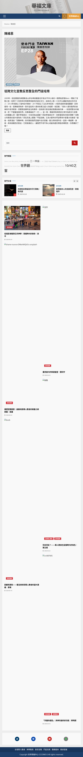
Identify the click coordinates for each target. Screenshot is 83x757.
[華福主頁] (17, 739)
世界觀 (25, 165)
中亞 (28, 161)
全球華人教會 (48, 538)
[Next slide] (77, 181)
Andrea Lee (22, 161)
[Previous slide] (74, 181)
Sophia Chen (60, 166)
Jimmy (17, 161)
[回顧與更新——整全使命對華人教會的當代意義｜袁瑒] (22, 500)
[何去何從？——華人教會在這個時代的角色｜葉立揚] (61, 460)
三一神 (41, 161)
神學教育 (55, 714)
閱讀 (8, 130)
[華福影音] (49, 739)
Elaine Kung (52, 166)
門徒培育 (16, 84)
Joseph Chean (43, 166)
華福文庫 (41, 5)
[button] (4, 16)
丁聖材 (46, 161)
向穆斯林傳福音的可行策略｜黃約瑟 (10, 190)
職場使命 (55, 749)
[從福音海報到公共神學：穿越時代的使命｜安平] (22, 218)
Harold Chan (8, 166)
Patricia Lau (73, 161)
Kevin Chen (16, 166)
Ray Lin (60, 161)
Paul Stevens (53, 161)
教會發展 (63, 749)
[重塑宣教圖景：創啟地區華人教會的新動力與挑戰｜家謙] (22, 324)
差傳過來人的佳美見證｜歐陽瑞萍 (48, 190)
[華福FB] (33, 739)
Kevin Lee (66, 161)
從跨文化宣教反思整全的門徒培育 (27, 91)
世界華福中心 (74, 16)
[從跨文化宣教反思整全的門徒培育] (41, 62)
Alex (12, 161)
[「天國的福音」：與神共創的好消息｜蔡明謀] (61, 635)
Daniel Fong (34, 166)
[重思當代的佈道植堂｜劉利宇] (61, 287)
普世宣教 (9, 84)
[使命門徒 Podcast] (66, 739)
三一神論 (34, 161)
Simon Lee (7, 161)
